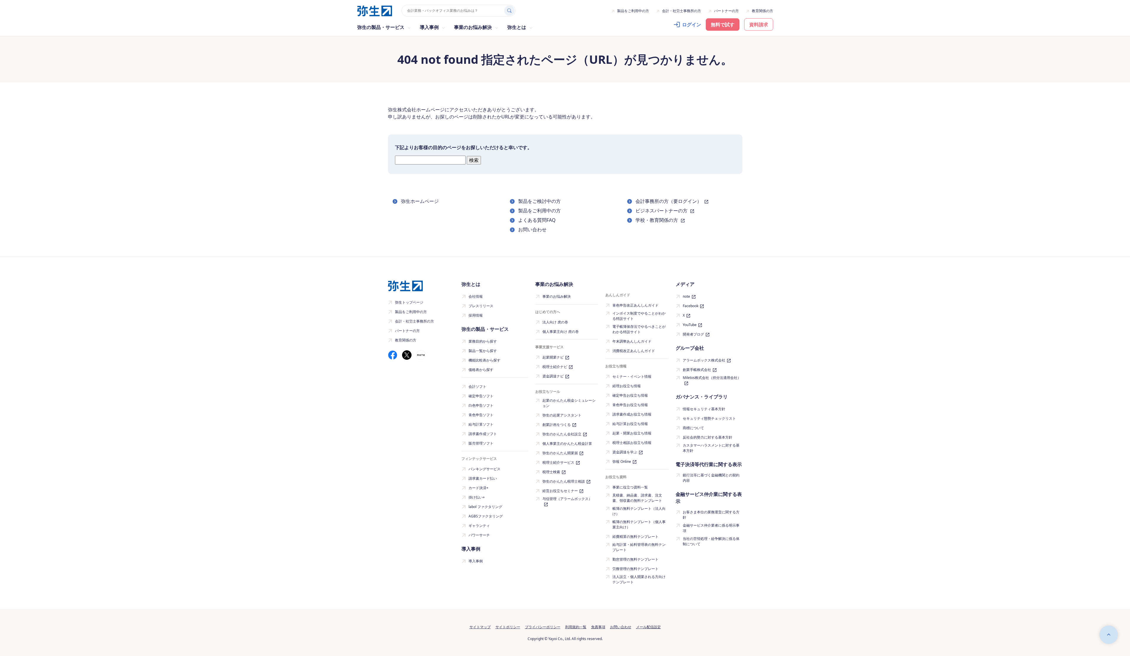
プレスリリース (481, 305)
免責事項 (598, 626)
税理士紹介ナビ (554, 366)
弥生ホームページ (420, 201)
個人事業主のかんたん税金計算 (567, 443)
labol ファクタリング (485, 506)
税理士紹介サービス (558, 462)
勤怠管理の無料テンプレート (635, 559)
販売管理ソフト (481, 443)
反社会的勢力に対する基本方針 (707, 437)
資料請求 (758, 24)
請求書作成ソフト (483, 433)
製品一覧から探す (483, 350)
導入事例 (476, 561)
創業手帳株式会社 (697, 369)
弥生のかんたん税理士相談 (563, 481)
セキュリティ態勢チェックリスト (709, 418)
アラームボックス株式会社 (704, 360)
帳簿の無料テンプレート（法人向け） (639, 511)
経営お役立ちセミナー (560, 490)
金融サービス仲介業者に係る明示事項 (711, 528)
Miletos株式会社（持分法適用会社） (712, 377)
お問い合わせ (532, 229)
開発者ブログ (693, 334)
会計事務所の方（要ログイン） (669, 201)
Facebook (690, 305)
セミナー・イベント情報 (631, 376)
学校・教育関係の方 (657, 220)
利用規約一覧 (575, 626)
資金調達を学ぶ (624, 452)
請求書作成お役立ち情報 (631, 414)
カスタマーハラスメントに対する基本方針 (711, 448)
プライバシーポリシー (542, 626)
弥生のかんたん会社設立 (561, 434)
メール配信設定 (648, 626)
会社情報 (476, 296)
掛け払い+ (477, 497)
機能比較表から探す (484, 360)
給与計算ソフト (481, 424)
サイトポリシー (507, 626)
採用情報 (476, 315)
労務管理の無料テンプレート (635, 568)
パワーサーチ (479, 535)
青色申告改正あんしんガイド (635, 305)
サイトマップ (480, 626)
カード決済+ (478, 487)
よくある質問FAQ (537, 220)
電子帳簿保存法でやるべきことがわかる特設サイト (639, 329)
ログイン (691, 24)
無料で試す (722, 24)
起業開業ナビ (553, 357)
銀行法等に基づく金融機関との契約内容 (711, 478)
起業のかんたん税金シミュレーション (569, 403)
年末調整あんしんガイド (631, 341)
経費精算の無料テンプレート (635, 536)
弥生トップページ (409, 302)
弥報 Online (621, 461)
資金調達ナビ (553, 376)
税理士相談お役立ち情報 (631, 442)
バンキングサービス (484, 468)
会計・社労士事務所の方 (681, 10)
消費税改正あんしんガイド (633, 350)
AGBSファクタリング (486, 516)
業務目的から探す (483, 341)
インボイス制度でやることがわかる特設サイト (639, 316)
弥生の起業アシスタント (561, 415)
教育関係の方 (762, 10)
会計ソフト (477, 386)
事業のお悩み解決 (556, 296)
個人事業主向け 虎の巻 (560, 331)
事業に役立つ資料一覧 (630, 487)
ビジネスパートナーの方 (662, 210)
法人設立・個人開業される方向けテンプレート (639, 579)
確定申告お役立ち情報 (630, 395)
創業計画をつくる (556, 424)
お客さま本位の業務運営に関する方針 (711, 515)
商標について (693, 427)
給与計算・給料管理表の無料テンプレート (639, 547)
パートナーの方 (726, 10)
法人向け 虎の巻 (555, 322)
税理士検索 (551, 471)
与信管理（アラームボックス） (567, 498)
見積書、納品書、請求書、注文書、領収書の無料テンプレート (637, 498)
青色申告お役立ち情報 (630, 404)
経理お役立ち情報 (626, 385)
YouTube (690, 324)
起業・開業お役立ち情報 (631, 433)
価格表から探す (481, 369)
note (686, 296)
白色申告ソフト (481, 405)
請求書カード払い (483, 478)
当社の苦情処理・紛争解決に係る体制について (711, 541)
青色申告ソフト (481, 414)
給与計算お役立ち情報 (630, 423)
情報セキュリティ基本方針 (704, 408)
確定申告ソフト (481, 395)
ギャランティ (479, 525)
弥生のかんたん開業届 (560, 452)
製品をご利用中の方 (633, 10)
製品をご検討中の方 (539, 201)
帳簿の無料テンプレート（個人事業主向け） (639, 524)
